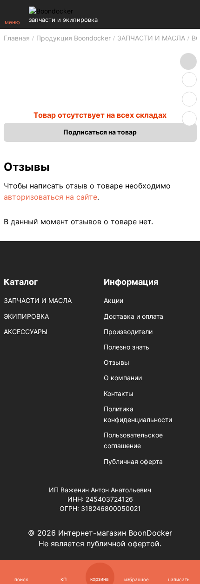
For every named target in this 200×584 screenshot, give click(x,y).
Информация (131, 282)
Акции (113, 300)
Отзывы (116, 362)
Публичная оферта (133, 461)
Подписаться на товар (100, 132)
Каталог (21, 282)
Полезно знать (126, 347)
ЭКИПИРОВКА (26, 316)
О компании (123, 378)
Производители (128, 332)
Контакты (118, 393)
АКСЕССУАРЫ (25, 332)
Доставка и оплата (133, 316)
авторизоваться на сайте (50, 196)
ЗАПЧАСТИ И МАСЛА (38, 300)
